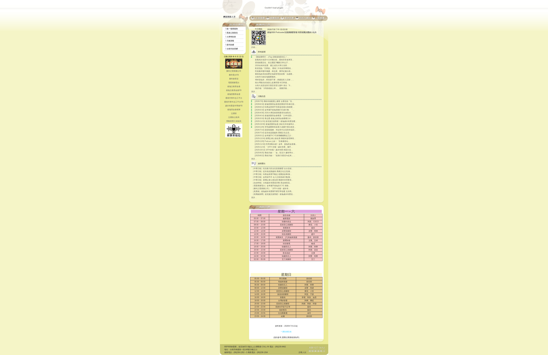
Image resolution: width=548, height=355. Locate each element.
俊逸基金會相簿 (233, 109)
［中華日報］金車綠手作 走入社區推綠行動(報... (272, 177)
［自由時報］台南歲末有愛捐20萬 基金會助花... (271, 183)
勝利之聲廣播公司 (233, 71)
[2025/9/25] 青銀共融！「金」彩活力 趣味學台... (275, 153)
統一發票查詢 (232, 29)
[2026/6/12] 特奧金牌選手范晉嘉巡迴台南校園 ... (275, 107)
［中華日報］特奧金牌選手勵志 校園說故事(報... (272, 174)
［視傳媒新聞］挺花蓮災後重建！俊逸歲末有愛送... (273, 194)
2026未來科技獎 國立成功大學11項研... (272, 65)
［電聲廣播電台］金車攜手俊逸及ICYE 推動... (271, 186)
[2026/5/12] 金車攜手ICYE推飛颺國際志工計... (274, 135)
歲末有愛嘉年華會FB (233, 106)
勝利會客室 (233, 79)
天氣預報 (230, 41)
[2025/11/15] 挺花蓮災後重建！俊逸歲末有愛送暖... (276, 121)
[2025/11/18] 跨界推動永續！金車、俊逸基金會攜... (276, 144)
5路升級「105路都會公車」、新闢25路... (272, 88)
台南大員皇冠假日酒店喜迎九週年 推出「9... (273, 85)
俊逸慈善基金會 (233, 94)
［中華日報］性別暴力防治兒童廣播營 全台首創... (272, 168)
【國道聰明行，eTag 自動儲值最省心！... (272, 57)
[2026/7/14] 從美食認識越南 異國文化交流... (273, 133)
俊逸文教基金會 (233, 86)
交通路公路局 (233, 117)
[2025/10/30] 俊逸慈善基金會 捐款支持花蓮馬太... (275, 124)
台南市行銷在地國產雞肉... (266, 77)
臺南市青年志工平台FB (233, 102)
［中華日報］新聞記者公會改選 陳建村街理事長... (272, 180)
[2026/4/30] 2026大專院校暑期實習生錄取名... (274, 113)
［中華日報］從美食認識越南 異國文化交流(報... (272, 171)
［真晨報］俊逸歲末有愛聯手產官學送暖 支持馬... (272, 191)
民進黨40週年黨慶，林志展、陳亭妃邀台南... (273, 71)
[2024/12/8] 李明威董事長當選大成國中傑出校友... (275, 127)
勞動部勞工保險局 (233, 121)
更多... (254, 91)
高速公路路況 (232, 33)
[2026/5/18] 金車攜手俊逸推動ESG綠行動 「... (274, 110)
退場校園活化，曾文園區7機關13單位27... (272, 63)
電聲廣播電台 (233, 83)
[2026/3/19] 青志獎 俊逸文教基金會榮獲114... (273, 118)
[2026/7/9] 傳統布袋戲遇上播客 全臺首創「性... (274, 101)
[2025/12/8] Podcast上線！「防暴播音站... (272, 141)
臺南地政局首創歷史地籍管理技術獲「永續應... (274, 74)
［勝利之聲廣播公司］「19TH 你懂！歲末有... (271, 188)
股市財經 (230, 45)
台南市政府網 (232, 49)
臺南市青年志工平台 (233, 98)
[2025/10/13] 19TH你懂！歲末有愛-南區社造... (274, 150)
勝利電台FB (234, 75)
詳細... (254, 47)
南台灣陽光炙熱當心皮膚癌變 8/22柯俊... (272, 83)
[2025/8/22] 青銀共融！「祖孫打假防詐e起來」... (275, 155)
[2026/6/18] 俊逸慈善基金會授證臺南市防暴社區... (275, 104)
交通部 (234, 113)
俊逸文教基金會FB (233, 90)
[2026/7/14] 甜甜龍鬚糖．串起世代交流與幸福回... (275, 130)
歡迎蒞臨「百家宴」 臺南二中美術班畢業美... (274, 68)
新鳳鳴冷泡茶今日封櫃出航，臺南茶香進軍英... (274, 60)
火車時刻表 (231, 37)
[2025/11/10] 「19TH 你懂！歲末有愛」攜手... (274, 147)
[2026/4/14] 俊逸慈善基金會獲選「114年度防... (274, 115)
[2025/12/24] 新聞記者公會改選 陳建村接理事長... (275, 138)
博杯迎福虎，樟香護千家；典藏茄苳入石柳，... (274, 80)
